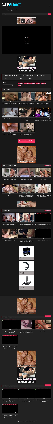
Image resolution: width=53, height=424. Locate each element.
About (21, 78)
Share (29, 78)
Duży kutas (27, 83)
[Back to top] (49, 420)
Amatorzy (21, 83)
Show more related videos (26, 140)
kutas (38, 83)
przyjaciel (44, 83)
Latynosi (33, 83)
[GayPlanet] (26, 5)
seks (20, 85)
